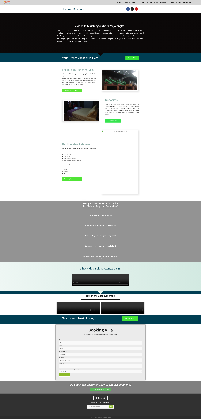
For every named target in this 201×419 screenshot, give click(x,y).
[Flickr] (104, 411)
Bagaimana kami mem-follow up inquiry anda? (70, 369)
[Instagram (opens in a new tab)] (196, 2)
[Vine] (108, 411)
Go (111, 406)
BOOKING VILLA (65, 374)
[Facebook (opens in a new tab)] (194, 2)
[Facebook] (89, 411)
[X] (85, 411)
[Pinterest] (100, 411)
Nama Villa (62, 357)
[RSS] (115, 411)
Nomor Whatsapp (63, 351)
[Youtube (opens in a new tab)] (198, 2)
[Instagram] (132, 9)
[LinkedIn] (96, 411)
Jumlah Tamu (62, 363)
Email (60, 345)
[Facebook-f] (128, 9)
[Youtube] (136, 9)
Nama (60, 340)
